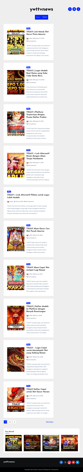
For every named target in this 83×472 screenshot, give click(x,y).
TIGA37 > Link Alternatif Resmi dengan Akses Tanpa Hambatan (37, 156)
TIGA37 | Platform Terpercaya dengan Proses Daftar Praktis (36, 114)
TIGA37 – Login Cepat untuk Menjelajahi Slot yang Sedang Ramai (37, 350)
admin (31, 38)
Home (38, 17)
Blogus (46, 469)
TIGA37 (44, 17)
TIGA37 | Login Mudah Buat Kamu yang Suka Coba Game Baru (37, 73)
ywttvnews (41, 9)
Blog (28, 28)
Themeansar (54, 469)
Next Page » (50, 422)
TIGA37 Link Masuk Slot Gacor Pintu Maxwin (13, 448)
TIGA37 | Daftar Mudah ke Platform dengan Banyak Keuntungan (37, 308)
